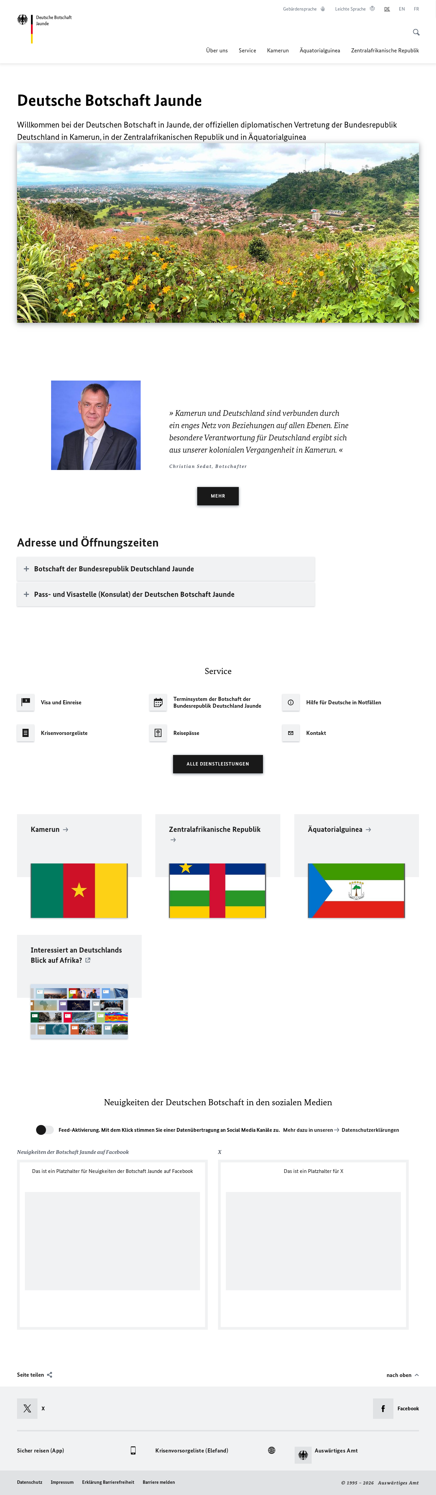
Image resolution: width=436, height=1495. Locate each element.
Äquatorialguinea (320, 50)
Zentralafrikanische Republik (385, 50)
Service (247, 50)
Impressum (62, 1482)
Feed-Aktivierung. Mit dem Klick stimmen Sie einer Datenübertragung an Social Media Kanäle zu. (169, 1130)
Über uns (217, 50)
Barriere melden (159, 1482)
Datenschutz (29, 1482)
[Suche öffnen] (414, 28)
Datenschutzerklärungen (370, 1130)
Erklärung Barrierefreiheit (108, 1482)
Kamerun (278, 50)
